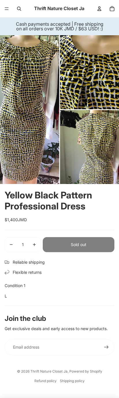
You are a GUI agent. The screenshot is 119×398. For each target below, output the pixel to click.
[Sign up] (106, 347)
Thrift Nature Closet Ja (49, 371)
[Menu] (6, 8)
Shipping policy (72, 381)
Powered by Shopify (85, 371)
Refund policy (45, 381)
